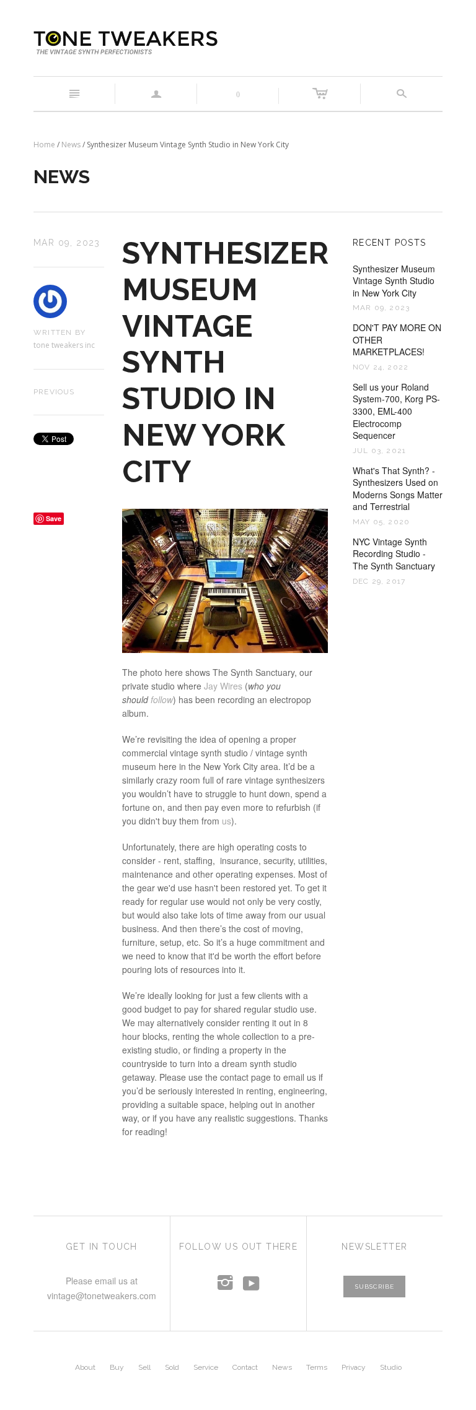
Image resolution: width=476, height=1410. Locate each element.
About (85, 1367)
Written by (59, 332)
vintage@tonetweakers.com (101, 1295)
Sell (144, 1367)
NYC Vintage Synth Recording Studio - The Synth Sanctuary (394, 554)
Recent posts (389, 243)
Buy (117, 1367)
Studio (391, 1367)
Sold (172, 1367)
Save (53, 518)
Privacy (354, 1367)
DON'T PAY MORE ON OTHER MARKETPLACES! (397, 340)
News (71, 144)
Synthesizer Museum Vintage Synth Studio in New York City (394, 281)
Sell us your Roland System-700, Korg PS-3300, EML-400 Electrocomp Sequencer (396, 411)
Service (205, 1367)
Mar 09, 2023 (66, 243)
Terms (316, 1367)
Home (44, 144)
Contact (245, 1367)
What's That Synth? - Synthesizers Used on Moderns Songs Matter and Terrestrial (398, 489)
